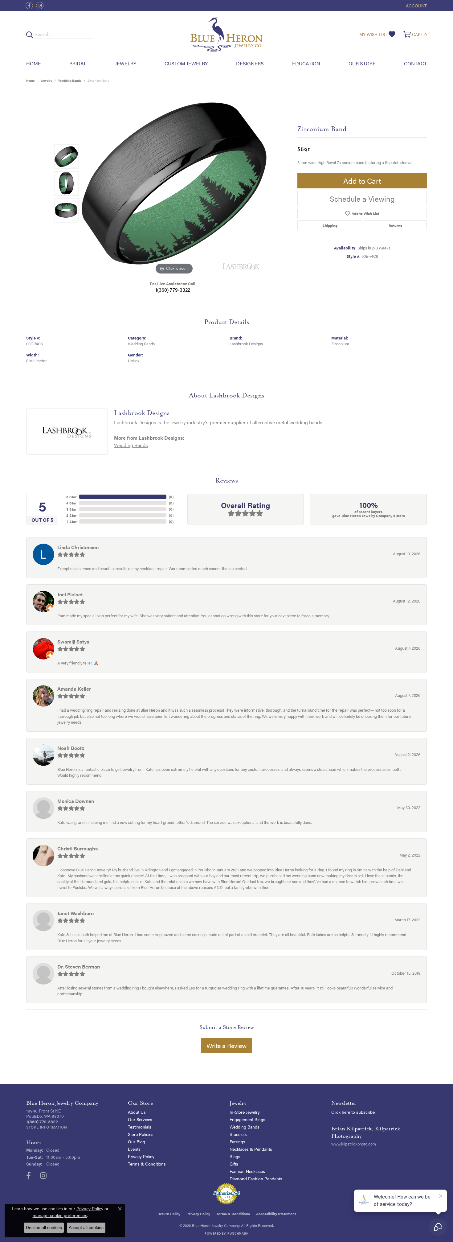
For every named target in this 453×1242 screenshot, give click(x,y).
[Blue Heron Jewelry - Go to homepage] (226, 34)
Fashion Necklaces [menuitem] (247, 1171)
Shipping (329, 225)
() (171, 497)
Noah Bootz (70, 747)
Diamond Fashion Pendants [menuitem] (256, 1178)
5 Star (71, 497)
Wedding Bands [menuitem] (244, 1127)
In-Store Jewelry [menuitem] (245, 1112)
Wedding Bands (69, 80)
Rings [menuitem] (235, 1156)
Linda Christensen (78, 547)
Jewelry (125, 63)
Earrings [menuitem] (237, 1141)
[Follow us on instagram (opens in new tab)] (39, 5)
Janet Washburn (75, 913)
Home (33, 63)
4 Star (71, 503)
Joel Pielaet (70, 594)
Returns (395, 225)
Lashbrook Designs (246, 344)
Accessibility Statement (276, 1213)
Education (306, 63)
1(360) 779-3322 (172, 289)
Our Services (140, 1119)
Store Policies (140, 1134)
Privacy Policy (141, 1156)
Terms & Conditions (147, 1164)
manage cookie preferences (60, 1215)
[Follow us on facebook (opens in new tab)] (29, 5)
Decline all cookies (44, 1227)
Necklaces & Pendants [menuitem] (251, 1149)
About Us (137, 1112)
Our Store (362, 63)
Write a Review (226, 1045)
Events (134, 1149)
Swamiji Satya (73, 641)
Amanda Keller (74, 688)
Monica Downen (75, 800)
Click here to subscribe (353, 1112)
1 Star (72, 521)
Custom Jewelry (186, 63)
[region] (174, 183)
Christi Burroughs (77, 848)
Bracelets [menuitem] (238, 1134)
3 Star (71, 509)
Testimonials (139, 1127)
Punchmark (237, 1233)
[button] (416, 5)
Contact (415, 63)
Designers (250, 63)
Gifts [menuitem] (234, 1164)
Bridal (78, 63)
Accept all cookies (86, 1227)
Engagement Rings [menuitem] (247, 1119)
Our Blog (136, 1141)
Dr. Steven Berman (78, 966)
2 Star (71, 515)
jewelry (46, 80)
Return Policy (168, 1213)
